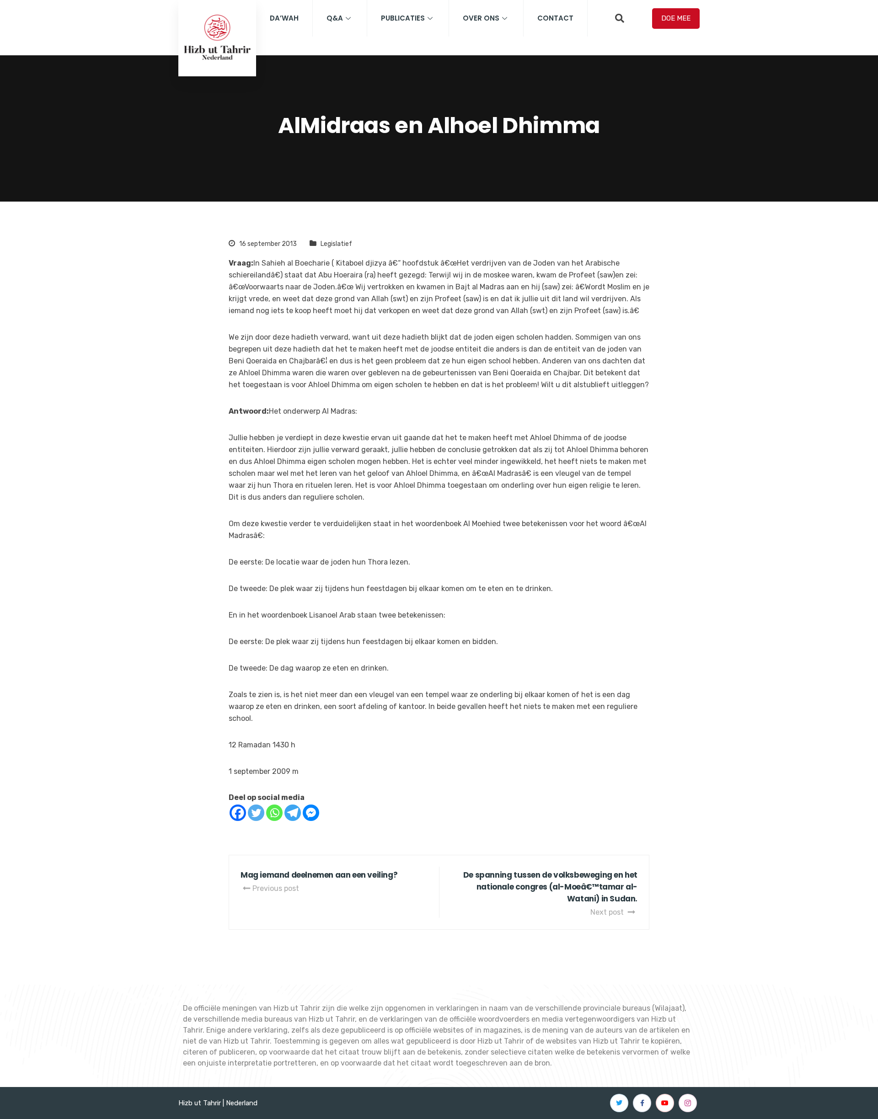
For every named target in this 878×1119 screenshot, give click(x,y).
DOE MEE (676, 18)
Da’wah (284, 18)
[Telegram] (292, 813)
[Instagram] (688, 1103)
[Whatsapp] (274, 813)
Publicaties (403, 18)
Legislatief (336, 244)
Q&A (335, 18)
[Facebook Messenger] (311, 813)
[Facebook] (238, 813)
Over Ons (481, 18)
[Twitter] (256, 813)
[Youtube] (665, 1103)
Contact (555, 18)
